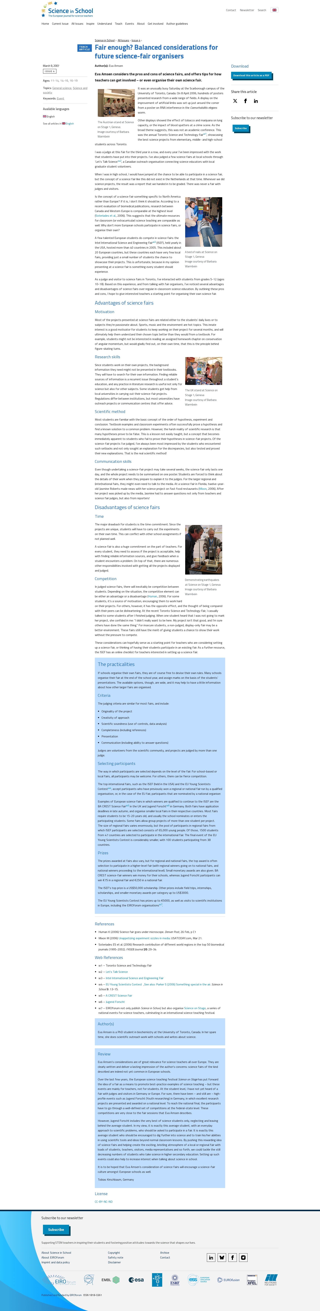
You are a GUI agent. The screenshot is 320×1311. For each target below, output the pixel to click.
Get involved (155, 23)
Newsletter (247, 10)
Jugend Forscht (115, 1002)
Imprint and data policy (55, 1262)
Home (45, 23)
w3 (154, 242)
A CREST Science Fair (119, 995)
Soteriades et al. (106, 215)
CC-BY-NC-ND (104, 1201)
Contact (231, 10)
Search (262, 10)
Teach (118, 23)
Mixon (203, 488)
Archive (164, 1252)
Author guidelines (177, 23)
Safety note (115, 1257)
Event (60, 98)
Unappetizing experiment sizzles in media (144, 938)
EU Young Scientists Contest (125, 984)
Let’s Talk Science (117, 971)
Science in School (105, 40)
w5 (127, 805)
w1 (204, 134)
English (50, 116)
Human (152, 596)
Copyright (114, 1252)
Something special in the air (193, 984)
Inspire (90, 23)
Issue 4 (136, 40)
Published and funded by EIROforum (61, 1295)
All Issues (77, 23)
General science (61, 88)
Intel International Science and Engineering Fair (135, 978)
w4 (109, 788)
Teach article (84, 48)
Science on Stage (195, 1008)
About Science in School (56, 1252)
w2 (119, 161)
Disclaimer (114, 1262)
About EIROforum (52, 1257)
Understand (104, 23)
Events (129, 23)
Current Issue (60, 23)
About (141, 23)
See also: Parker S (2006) (160, 984)
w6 (167, 805)
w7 (160, 904)
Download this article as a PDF (251, 75)
